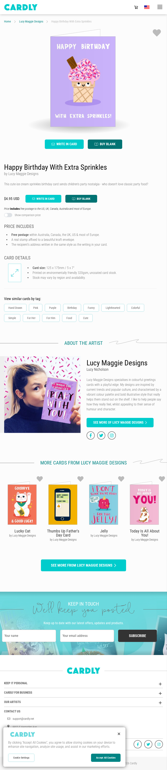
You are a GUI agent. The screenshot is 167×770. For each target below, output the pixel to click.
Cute (85, 318)
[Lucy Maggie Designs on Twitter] (101, 435)
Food (69, 318)
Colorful (135, 307)
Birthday (72, 307)
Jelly (104, 531)
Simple (12, 318)
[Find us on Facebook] (138, 744)
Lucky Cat (22, 531)
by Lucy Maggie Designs (22, 535)
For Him (50, 318)
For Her (31, 318)
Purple (52, 307)
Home (7, 21)
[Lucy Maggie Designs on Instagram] (112, 435)
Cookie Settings (21, 757)
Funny (91, 307)
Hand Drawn (15, 307)
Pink (35, 307)
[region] (64, 747)
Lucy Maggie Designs (31, 21)
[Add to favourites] (157, 33)
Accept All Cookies (105, 757)
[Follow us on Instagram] (159, 744)
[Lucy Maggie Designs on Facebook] (91, 435)
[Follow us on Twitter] (148, 744)
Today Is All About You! (144, 533)
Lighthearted (113, 307)
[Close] (118, 733)
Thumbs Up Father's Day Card (63, 533)
